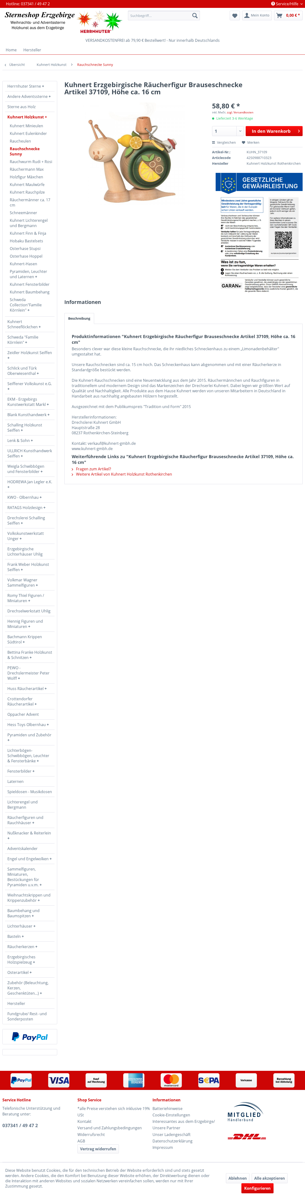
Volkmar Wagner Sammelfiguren (22, 582)
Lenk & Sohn (19, 440)
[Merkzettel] (235, 15)
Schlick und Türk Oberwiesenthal (22, 371)
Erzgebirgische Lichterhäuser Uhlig (25, 551)
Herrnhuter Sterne (24, 86)
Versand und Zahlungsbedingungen (109, 1127)
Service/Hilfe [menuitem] (287, 3)
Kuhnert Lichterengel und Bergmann (29, 223)
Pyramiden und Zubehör (29, 735)
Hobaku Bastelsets (26, 241)
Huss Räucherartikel (26, 688)
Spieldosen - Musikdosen (29, 791)
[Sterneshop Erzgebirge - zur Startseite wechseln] (63, 22)
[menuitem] (164, 15)
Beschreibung (79, 318)
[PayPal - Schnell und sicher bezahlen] (29, 1036)
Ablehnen (238, 1178)
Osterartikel (18, 972)
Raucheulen (20, 141)
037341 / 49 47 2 (20, 1125)
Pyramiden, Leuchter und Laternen (28, 274)
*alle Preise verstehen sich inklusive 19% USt (113, 1112)
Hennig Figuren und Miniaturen (25, 624)
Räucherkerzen (21, 946)
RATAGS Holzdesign (25, 507)
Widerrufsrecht (91, 1134)
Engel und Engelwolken (28, 858)
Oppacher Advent (23, 714)
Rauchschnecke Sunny (25, 151)
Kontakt (84, 1121)
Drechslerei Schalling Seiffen (26, 520)
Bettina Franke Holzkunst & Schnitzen (29, 655)
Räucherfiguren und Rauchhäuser (25, 820)
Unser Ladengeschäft (171, 1134)
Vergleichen (226, 142)
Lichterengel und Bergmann (22, 804)
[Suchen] (195, 15)
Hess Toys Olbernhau (27, 724)
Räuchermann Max (27, 169)
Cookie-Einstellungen (171, 1115)
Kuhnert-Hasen (23, 263)
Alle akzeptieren (269, 1178)
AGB (81, 1141)
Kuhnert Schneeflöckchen (23, 324)
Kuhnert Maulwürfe (27, 184)
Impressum (162, 1147)
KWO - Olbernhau (23, 497)
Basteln (14, 936)
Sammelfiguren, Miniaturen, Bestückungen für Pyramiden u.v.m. (23, 876)
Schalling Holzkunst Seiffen (24, 427)
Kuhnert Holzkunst (26, 117)
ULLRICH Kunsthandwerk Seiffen (29, 453)
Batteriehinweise (167, 1108)
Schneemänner (23, 212)
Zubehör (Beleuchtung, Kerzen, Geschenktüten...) (28, 988)
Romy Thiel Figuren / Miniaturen (25, 598)
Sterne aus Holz (21, 106)
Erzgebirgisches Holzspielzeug (21, 959)
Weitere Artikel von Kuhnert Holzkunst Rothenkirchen (123, 474)
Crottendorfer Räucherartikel (21, 701)
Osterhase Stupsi (25, 248)
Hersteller (16, 1003)
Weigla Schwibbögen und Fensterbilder (25, 469)
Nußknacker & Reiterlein (29, 833)
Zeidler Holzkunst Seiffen (29, 352)
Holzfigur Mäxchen (26, 177)
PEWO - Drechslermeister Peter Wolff (28, 673)
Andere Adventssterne (28, 96)
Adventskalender (22, 848)
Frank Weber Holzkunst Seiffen (28, 567)
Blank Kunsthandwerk (27, 414)
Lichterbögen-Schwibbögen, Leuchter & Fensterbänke (28, 756)
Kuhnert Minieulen (26, 125)
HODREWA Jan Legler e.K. (29, 481)
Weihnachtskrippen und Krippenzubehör (29, 897)
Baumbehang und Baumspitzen (23, 913)
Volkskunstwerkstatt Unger (25, 536)
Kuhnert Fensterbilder (30, 284)
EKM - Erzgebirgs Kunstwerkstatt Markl (27, 402)
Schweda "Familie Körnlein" (22, 339)
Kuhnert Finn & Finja (28, 233)
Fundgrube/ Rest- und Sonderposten (27, 1016)
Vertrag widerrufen (98, 1149)
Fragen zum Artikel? (93, 469)
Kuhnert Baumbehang (30, 292)
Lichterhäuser (20, 926)
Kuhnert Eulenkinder (28, 133)
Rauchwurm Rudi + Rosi (31, 161)
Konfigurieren (257, 1188)
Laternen (15, 781)
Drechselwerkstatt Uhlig (29, 611)
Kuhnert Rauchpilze (27, 192)
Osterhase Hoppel (26, 256)
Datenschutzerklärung (172, 1141)
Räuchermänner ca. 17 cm (30, 202)
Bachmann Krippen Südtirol (24, 639)
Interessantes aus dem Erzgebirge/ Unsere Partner (183, 1124)
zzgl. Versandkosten (240, 112)
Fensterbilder (19, 771)
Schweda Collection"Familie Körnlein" (26, 305)
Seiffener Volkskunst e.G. (29, 383)
